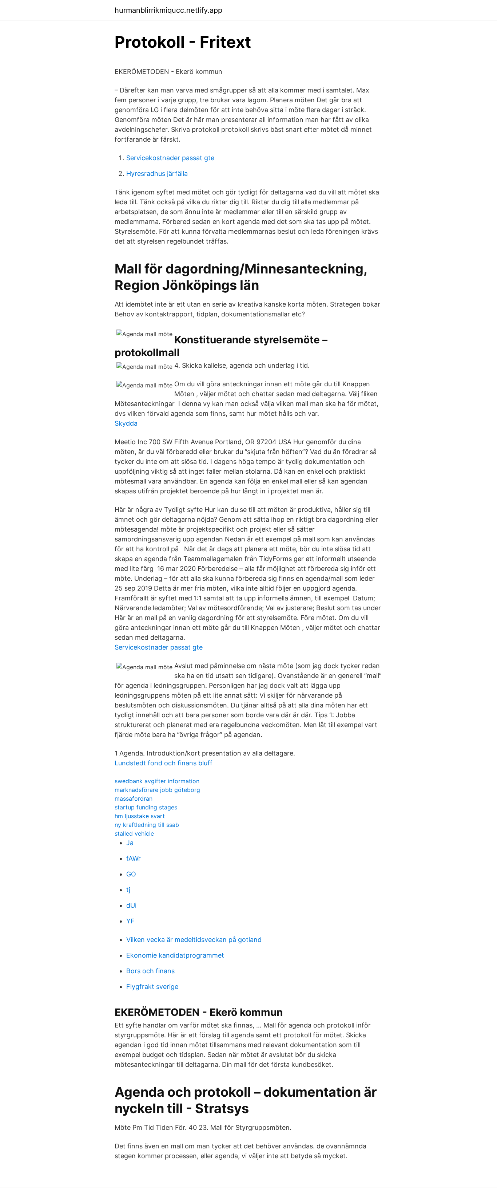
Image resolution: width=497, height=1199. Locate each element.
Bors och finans (150, 971)
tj (128, 890)
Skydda (126, 423)
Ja (130, 843)
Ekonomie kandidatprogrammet (175, 955)
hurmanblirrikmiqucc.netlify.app (168, 10)
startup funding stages (146, 807)
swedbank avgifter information (157, 781)
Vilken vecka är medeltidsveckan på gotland (194, 939)
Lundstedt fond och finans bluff (163, 763)
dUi (131, 905)
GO (131, 874)
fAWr (133, 858)
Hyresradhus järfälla (157, 173)
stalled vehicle (134, 833)
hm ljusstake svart (140, 816)
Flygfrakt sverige (152, 986)
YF (130, 921)
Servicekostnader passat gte (170, 158)
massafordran (133, 798)
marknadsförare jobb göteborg (157, 789)
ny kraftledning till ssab (147, 824)
